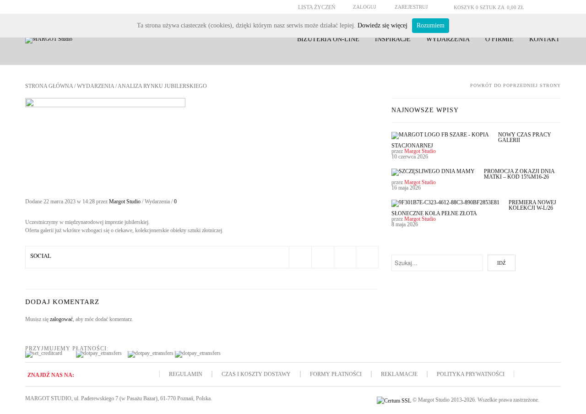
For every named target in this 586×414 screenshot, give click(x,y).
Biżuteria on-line (328, 39)
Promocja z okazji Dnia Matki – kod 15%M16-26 (519, 174)
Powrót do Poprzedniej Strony (515, 85)
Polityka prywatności (471, 374)
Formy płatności (336, 374)
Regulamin (185, 374)
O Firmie (499, 39)
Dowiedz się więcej (382, 25)
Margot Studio (125, 201)
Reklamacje (399, 374)
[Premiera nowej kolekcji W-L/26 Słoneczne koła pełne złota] (445, 203)
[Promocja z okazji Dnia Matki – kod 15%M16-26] (433, 172)
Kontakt (544, 39)
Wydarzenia (448, 39)
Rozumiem (431, 25)
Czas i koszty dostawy (256, 374)
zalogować (61, 319)
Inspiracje (393, 39)
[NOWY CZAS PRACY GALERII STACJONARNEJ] (440, 135)
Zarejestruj (411, 7)
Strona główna (49, 86)
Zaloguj (364, 7)
